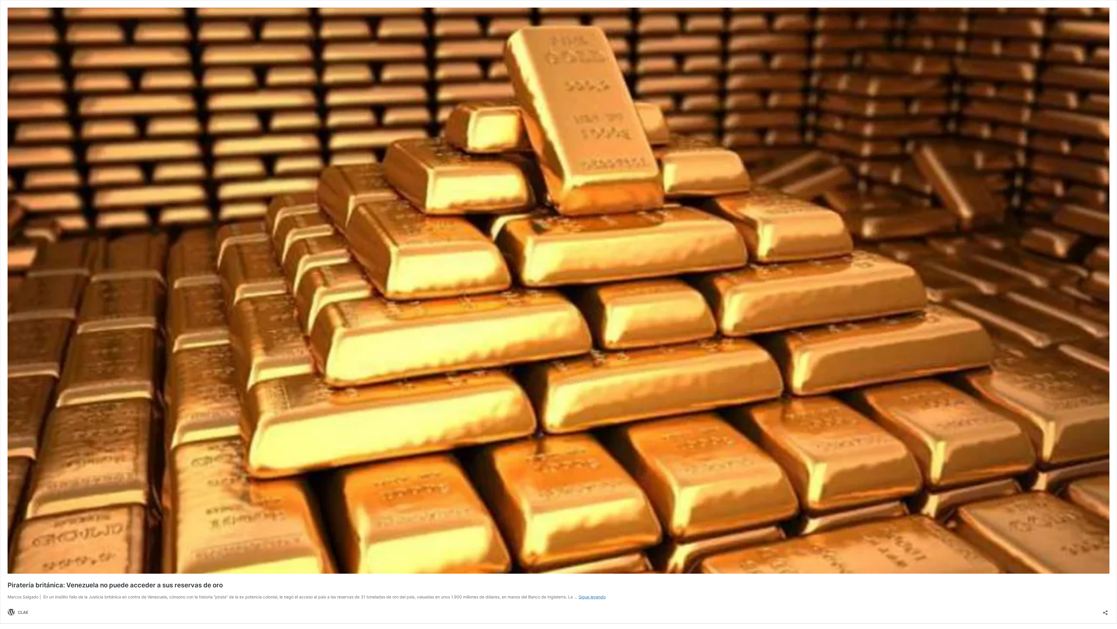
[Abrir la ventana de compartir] (1105, 610)
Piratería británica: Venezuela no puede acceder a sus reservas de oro (115, 585)
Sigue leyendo (592, 596)
